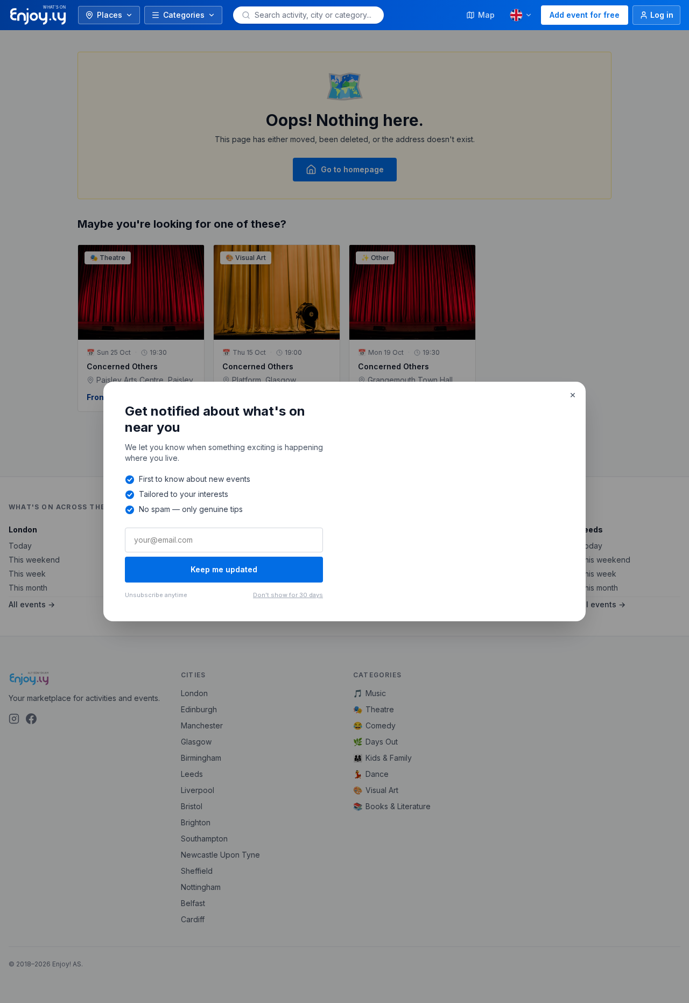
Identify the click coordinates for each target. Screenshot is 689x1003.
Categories (184, 14)
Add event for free (585, 14)
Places (109, 14)
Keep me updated (224, 569)
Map (486, 14)
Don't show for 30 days (288, 595)
